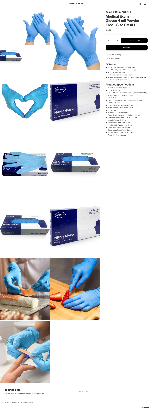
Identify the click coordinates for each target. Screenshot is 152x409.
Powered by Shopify (26, 402)
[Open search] (135, 3)
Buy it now (126, 47)
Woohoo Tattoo (14, 402)
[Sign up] (144, 392)
